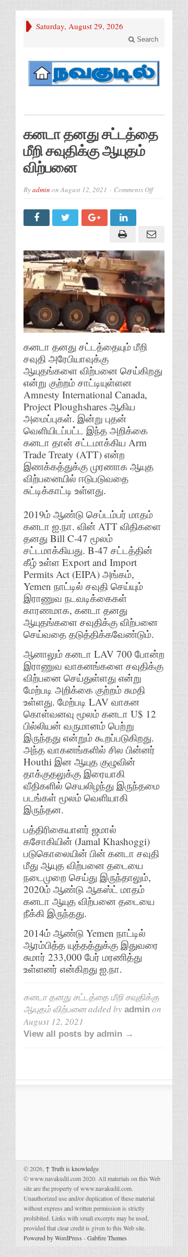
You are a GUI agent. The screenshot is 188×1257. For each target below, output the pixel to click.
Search (146, 39)
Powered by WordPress (53, 1238)
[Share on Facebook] (38, 217)
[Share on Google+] (95, 217)
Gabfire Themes (107, 1238)
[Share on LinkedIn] (124, 217)
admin (41, 189)
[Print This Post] (121, 234)
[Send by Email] (150, 234)
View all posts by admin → (79, 1034)
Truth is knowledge (72, 1168)
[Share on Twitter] (66, 217)
